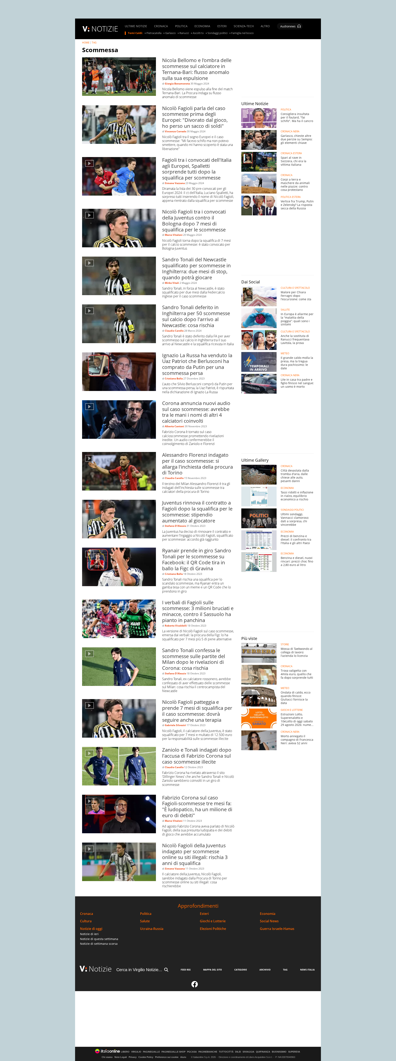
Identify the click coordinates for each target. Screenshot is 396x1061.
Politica (145, 914)
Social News (269, 921)
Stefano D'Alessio (175, 526)
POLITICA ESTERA (291, 197)
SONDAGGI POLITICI (292, 509)
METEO (285, 353)
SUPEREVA (294, 1052)
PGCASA (192, 1052)
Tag (285, 969)
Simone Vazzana (175, 183)
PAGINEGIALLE (151, 1052)
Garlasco (170, 33)
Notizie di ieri (89, 934)
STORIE (285, 644)
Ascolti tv (198, 33)
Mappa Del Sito (212, 969)
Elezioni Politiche (213, 929)
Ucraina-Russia (151, 929)
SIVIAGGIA (248, 1052)
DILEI (238, 1052)
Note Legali (120, 1057)
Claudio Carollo (174, 330)
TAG (94, 42)
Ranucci (184, 33)
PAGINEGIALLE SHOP (173, 1052)
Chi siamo (107, 1057)
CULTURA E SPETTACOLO (295, 287)
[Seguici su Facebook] (194, 986)
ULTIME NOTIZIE (136, 26)
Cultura (86, 921)
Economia (267, 914)
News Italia (307, 969)
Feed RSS (186, 969)
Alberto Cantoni (174, 426)
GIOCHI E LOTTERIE (292, 710)
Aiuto (183, 1057)
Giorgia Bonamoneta (177, 83)
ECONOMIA (202, 26)
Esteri (204, 914)
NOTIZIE (104, 29)
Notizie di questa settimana (99, 939)
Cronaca (86, 914)
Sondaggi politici (217, 33)
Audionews (288, 26)
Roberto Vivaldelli (176, 625)
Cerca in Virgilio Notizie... (139, 969)
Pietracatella (153, 33)
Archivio (265, 969)
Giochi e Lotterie (213, 921)
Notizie (100, 968)
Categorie (240, 969)
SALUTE (285, 309)
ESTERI (222, 26)
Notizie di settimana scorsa (99, 944)
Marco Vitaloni (174, 235)
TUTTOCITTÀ (226, 1052)
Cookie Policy (145, 1057)
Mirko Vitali (172, 283)
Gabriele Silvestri (175, 725)
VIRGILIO (136, 1052)
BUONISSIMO (279, 1052)
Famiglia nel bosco (242, 33)
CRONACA (161, 26)
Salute (145, 921)
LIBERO (125, 1052)
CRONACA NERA (290, 131)
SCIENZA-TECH (244, 26)
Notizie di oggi (91, 929)
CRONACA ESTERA (291, 153)
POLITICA (181, 26)
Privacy (133, 1057)
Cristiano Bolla (174, 378)
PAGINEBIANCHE (207, 1052)
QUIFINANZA (263, 1052)
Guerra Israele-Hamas (277, 929)
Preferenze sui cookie (166, 1057)
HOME (86, 42)
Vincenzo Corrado (175, 131)
